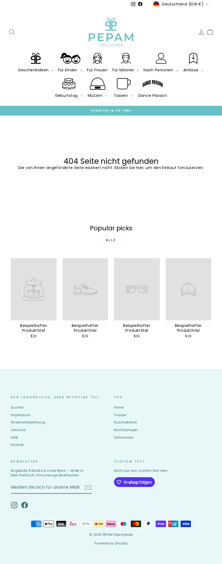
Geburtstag (67, 95)
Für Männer (124, 70)
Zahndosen (124, 437)
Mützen (95, 95)
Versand (18, 430)
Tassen (121, 95)
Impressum (21, 415)
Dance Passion (152, 95)
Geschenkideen (34, 70)
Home (119, 407)
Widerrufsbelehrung (28, 422)
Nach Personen (158, 70)
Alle (111, 240)
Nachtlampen (126, 430)
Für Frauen (97, 70)
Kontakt (17, 445)
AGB (14, 437)
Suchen (17, 407)
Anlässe (191, 70)
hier (139, 167)
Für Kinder (68, 70)
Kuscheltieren (125, 422)
